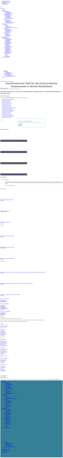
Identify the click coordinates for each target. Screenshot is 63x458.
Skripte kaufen (2, 306)
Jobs (1, 368)
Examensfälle (2, 362)
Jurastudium (12, 81)
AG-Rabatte (3, 380)
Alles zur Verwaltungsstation (4, 308)
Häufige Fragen (2, 331)
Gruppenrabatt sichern (3, 332)
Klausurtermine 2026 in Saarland (6, 112)
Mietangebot (3, 381)
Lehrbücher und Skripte (3, 352)
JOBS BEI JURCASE (23, 379)
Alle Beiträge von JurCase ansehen (10, 185)
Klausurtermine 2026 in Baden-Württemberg (8, 99)
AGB (27, 379)
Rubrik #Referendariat (3, 342)
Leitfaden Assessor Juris (5, 408)
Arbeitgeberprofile (2, 367)
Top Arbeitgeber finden (3, 312)
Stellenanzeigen (2, 313)
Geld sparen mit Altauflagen (4, 349)
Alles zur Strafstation (3, 307)
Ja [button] (20, 124)
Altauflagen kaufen (3, 305)
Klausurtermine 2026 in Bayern (6, 100)
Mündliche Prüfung (3, 334)
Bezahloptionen (2, 335)
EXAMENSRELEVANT (3, 81)
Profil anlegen (2, 366)
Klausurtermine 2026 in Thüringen (6, 117)
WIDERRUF (30, 379)
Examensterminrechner (3, 360)
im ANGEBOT (2, 309)
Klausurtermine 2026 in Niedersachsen (7, 108)
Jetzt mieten (3, 447)
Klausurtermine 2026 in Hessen (6, 106)
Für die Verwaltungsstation (4, 351)
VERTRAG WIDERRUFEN (55, 379)
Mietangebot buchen (3, 300)
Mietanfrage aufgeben (3, 327)
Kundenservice (2, 326)
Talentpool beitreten (3, 370)
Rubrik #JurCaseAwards (3, 341)
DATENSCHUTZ (44, 379)
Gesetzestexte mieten (3, 333)
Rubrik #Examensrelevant (3, 343)
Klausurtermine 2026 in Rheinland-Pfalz (7, 111)
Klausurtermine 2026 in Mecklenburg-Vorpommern (9, 107)
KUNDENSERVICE (17, 379)
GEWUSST (9, 81)
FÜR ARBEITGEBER (10, 379)
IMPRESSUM (49, 379)
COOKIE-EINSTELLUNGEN (37, 379)
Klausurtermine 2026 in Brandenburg (7, 102)
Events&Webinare (2, 369)
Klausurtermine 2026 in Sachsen (6, 113)
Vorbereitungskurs (2, 361)
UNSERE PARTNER (3, 379)
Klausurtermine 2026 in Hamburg (6, 105)
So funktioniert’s (2, 330)
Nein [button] (20, 125)
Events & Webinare (3, 314)
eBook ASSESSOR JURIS (4, 345)
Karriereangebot (4, 407)
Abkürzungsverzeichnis (3, 359)
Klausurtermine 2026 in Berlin (6, 101)
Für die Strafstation (2, 350)
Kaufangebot (4, 394)
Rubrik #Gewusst (2, 344)
